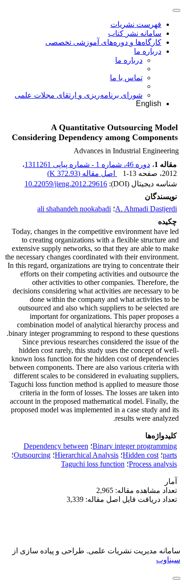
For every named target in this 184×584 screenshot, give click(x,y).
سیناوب (168, 560)
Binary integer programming (134, 446)
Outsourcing (32, 455)
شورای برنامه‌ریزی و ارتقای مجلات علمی (78, 95)
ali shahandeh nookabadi (74, 209)
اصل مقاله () (82, 173)
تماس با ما (126, 78)
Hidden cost (141, 455)
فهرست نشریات (135, 24)
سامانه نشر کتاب (134, 33)
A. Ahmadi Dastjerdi (146, 209)
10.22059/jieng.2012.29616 (66, 184)
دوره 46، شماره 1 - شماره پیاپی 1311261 (87, 164)
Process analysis (153, 464)
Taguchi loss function (93, 464)
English (148, 104)
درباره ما (147, 51)
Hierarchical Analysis (86, 455)
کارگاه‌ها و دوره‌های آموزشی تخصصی (103, 42)
